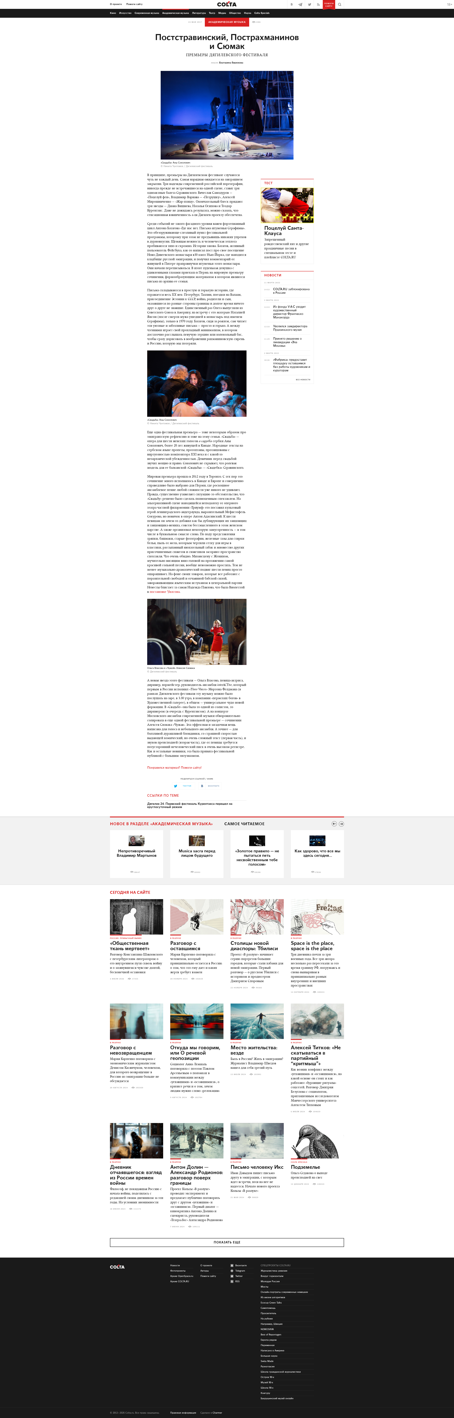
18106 (257, 872)
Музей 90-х (267, 1382)
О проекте (116, 4)
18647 (137, 872)
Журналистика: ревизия (274, 1271)
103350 (139, 1088)
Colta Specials (262, 13)
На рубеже (267, 1318)
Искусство (125, 13)
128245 (321, 1184)
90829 (255, 1197)
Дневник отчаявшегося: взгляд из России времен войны (136, 1175)
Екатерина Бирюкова (231, 63)
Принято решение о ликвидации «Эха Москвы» (287, 342)
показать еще (227, 1242)
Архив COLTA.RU (179, 1281)
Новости (175, 1265)
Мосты (264, 1287)
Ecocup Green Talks (271, 1303)
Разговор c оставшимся (185, 946)
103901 (257, 1074)
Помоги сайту (134, 4)
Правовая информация (183, 1413)
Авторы (204, 1271)
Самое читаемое (244, 824)
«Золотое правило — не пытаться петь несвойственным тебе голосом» (257, 858)
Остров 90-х (267, 1377)
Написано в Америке (272, 1350)
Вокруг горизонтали (272, 1276)
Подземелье (305, 1167)
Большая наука (269, 1356)
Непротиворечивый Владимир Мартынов (137, 853)
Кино (113, 13)
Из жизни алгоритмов (273, 1297)
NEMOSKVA (267, 1329)
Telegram (240, 1271)
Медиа (222, 13)
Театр (212, 13)
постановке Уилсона (165, 592)
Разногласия (268, 1366)
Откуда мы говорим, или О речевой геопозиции (195, 1053)
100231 (321, 992)
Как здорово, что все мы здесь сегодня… (317, 853)
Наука (247, 13)
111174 (137, 1209)
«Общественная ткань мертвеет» (130, 946)
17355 (135, 979)
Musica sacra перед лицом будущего (197, 853)
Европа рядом (268, 1340)
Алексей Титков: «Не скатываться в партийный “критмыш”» (316, 1055)
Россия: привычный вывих (126, 938)
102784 (198, 1097)
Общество (235, 13)
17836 (318, 872)
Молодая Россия (270, 1281)
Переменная (268, 1345)
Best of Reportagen (271, 1334)
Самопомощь (268, 1308)
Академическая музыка (227, 22)
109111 (196, 1227)
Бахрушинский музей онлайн (277, 1398)
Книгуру (265, 1393)
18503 (197, 872)
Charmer (217, 1413)
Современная (147, 13)
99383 (259, 988)
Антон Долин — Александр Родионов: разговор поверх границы (196, 1175)
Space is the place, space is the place (312, 946)
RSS (237, 1281)
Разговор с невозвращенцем (131, 1050)
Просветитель (268, 1313)
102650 (199, 979)
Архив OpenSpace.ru (181, 1276)
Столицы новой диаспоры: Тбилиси (254, 946)
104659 (316, 1112)
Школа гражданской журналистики (281, 1372)
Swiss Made (267, 1361)
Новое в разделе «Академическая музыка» (161, 824)
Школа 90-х (267, 1388)
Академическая (175, 13)
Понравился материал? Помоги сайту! (174, 767)
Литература (199, 13)
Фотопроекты (178, 1271)
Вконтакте (241, 1265)
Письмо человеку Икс (257, 1167)
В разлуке (175, 938)
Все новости (303, 380)
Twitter (239, 1276)
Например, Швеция (272, 1324)
